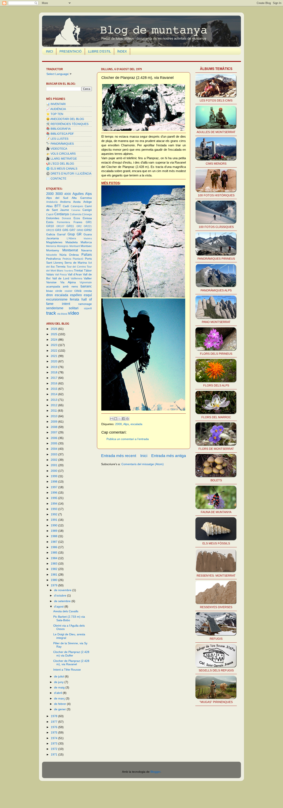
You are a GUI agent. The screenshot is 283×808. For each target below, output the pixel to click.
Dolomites (52, 218)
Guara (87, 234)
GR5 (65, 230)
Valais (50, 274)
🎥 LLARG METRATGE (61, 158)
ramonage (85, 304)
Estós (49, 222)
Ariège (87, 201)
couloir (68, 291)
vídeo (73, 313)
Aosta (77, 201)
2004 (54, 448)
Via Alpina (68, 282)
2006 (54, 438)
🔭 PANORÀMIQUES (60, 143)
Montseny (52, 250)
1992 (54, 514)
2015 (54, 388)
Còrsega (87, 214)
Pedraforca (53, 258)
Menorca (51, 246)
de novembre (63, 590)
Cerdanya (61, 214)
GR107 (60, 226)
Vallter (88, 278)
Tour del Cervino (76, 266)
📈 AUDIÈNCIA (56, 109)
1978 (54, 716)
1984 (54, 558)
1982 (54, 569)
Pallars (86, 254)
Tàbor (88, 270)
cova (77, 290)
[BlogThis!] (116, 419)
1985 (54, 552)
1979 (54, 585)
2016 (54, 383)
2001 (54, 465)
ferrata (74, 299)
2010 (54, 416)
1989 (54, 530)
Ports (88, 258)
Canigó (87, 209)
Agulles (78, 194)
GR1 (89, 222)
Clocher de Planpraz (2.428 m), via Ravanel (71, 662)
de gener (60, 709)
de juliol (59, 676)
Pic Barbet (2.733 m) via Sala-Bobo (69, 618)
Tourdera (68, 270)
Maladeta (71, 242)
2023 (54, 345)
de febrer (60, 703)
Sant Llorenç (54, 262)
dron (49, 295)
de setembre (62, 601)
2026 (54, 328)
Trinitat (78, 270)
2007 (54, 432)
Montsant (74, 246)
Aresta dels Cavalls (65, 611)
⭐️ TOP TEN (54, 114)
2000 (118, 424)
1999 (54, 476)
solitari (74, 308)
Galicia (50, 234)
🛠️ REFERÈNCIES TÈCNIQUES (67, 124)
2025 (54, 334)
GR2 (79, 226)
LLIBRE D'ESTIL (99, 51)
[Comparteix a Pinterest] (127, 419)
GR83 (80, 230)
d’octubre (60, 595)
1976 (54, 727)
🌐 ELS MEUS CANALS (61, 168)
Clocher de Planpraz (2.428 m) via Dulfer (71, 653)
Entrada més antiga (168, 456)
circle (58, 290)
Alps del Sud (57, 197)
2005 (54, 443)
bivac (49, 290)
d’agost (59, 606)
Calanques (77, 206)
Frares (78, 222)
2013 (54, 399)
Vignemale (86, 282)
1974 (54, 738)
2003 (54, 454)
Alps (126, 424)
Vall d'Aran (75, 274)
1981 (54, 574)
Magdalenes (54, 242)
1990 (54, 525)
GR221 (88, 226)
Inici (143, 456)
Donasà (66, 218)
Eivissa (87, 218)
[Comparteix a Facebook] (123, 419)
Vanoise (51, 282)
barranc (86, 286)
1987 (54, 541)
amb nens (70, 286)
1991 (54, 519)
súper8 (88, 308)
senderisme (54, 308)
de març (60, 698)
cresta (88, 290)
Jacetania (52, 238)
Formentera (63, 222)
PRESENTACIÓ (70, 51)
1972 (54, 749)
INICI (49, 51)
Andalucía (52, 201)
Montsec (86, 246)
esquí (88, 295)
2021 (54, 356)
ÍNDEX (122, 51)
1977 (54, 721)
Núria (63, 254)
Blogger (155, 771)
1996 (54, 492)
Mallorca (86, 242)
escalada (136, 424)
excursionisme (57, 299)
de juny (59, 682)
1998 (54, 481)
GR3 (58, 230)
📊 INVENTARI (56, 104)
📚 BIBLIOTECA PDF (60, 133)
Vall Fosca (61, 274)
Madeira (88, 238)
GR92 (88, 230)
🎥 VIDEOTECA (56, 148)
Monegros (62, 246)
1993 (54, 509)
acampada (53, 286)
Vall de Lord (60, 278)
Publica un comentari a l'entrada (127, 439)
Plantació (78, 258)
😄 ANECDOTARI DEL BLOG (65, 119)
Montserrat (70, 250)
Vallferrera (76, 278)
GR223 (50, 230)
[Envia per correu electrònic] (112, 419)
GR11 (70, 226)
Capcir (50, 214)
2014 (54, 394)
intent (66, 304)
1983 (54, 563)
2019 (54, 367)
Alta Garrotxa (82, 197)
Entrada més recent (118, 456)
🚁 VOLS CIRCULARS (61, 153)
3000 (59, 194)
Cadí (66, 206)
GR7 (72, 230)
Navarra (86, 250)
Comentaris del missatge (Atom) (142, 464)
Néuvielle (51, 254)
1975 (54, 732)
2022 (54, 350)
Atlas (49, 206)
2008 (54, 427)
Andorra (65, 201)
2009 (54, 421)
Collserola (75, 214)
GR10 (50, 226)
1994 (54, 503)
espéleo (76, 295)
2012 (54, 405)
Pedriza (67, 258)
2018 (54, 372)
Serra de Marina (75, 262)
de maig (59, 687)
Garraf (61, 234)
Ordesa (74, 254)
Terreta (60, 266)
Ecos (77, 218)
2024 (54, 339)
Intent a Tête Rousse (67, 669)
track (51, 313)
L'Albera (71, 238)
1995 (54, 498)
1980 (54, 580)
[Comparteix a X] (119, 419)
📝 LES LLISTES (57, 138)
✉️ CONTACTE (56, 178)
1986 (54, 547)
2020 (54, 361)
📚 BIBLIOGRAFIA (58, 128)
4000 (67, 194)
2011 (54, 410)
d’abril (58, 692)
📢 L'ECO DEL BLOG (60, 163)
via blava (62, 313)
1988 (54, 536)
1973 (54, 743)
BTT (57, 206)
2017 (54, 377)
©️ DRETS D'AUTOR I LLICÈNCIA (68, 173)
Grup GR (75, 234)
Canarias (75, 210)
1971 (54, 754)
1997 (54, 487)
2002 (54, 459)
